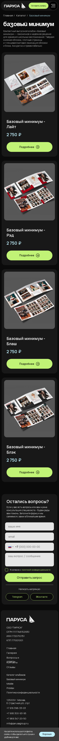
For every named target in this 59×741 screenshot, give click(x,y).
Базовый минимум (39, 15)
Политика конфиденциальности (23, 692)
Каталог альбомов (16, 674)
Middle (10, 683)
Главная (8, 15)
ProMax (10, 688)
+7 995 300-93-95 (16, 713)
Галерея (12, 653)
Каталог (21, 15)
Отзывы (11, 667)
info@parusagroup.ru (18, 723)
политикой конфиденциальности (36, 570)
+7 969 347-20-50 (16, 718)
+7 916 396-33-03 (16, 708)
